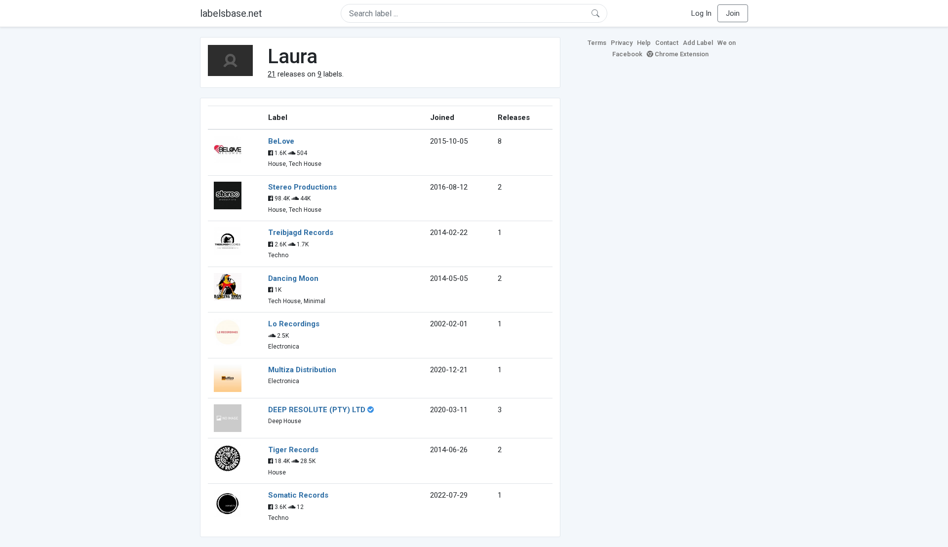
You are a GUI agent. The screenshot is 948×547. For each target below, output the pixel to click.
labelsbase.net (231, 13)
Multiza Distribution (302, 369)
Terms (597, 42)
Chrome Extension (681, 54)
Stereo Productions (302, 187)
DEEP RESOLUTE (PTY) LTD (316, 409)
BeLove (281, 141)
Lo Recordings (293, 323)
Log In (701, 13)
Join (733, 13)
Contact (666, 42)
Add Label (698, 42)
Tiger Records (293, 449)
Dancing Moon (293, 278)
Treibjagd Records (300, 232)
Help (644, 42)
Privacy (621, 42)
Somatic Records (298, 495)
